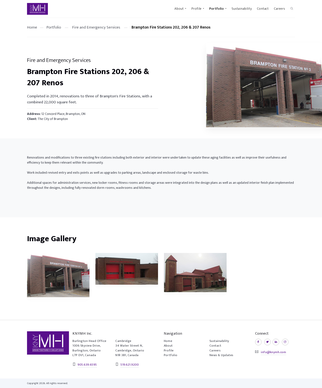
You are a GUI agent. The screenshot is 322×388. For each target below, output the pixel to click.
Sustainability (242, 9)
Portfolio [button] (216, 9)
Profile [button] (196, 9)
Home (32, 27)
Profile (169, 350)
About (168, 345)
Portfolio (53, 27)
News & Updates (221, 355)
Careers (279, 9)
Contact (263, 9)
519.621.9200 (129, 364)
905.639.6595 (87, 364)
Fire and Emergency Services (96, 27)
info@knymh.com (273, 352)
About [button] (179, 9)
